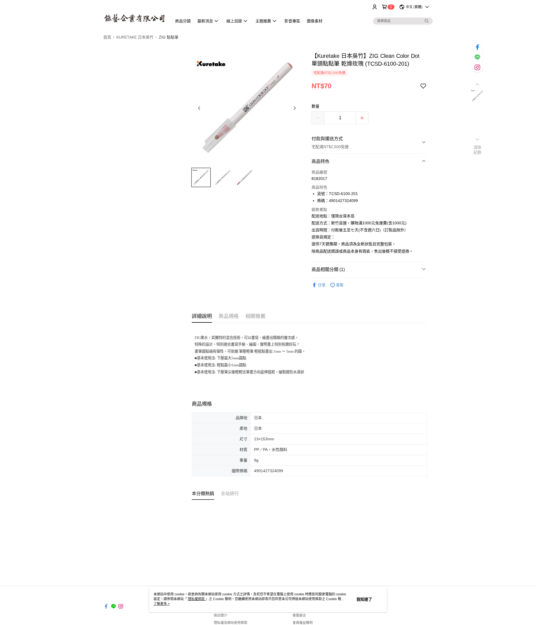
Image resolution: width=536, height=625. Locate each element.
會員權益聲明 (303, 623)
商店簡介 (220, 615)
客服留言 (299, 615)
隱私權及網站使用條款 (230, 623)
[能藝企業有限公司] (134, 15)
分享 (322, 285)
